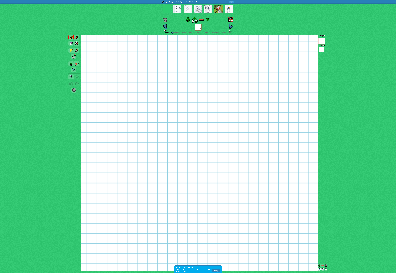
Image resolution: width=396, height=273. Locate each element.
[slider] (172, 32)
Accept (216, 270)
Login (231, 2)
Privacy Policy (183, 271)
